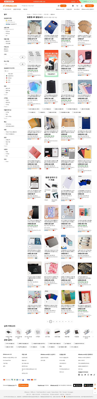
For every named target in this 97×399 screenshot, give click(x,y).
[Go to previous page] (47, 321)
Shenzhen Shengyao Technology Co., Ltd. (35, 75)
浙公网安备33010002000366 (73, 396)
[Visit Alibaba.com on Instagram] (88, 375)
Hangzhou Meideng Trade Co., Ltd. (68, 167)
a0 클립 (43, 346)
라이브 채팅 (62, 360)
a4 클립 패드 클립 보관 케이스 (39, 343)
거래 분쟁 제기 (62, 363)
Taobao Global (54, 392)
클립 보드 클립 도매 (59, 109)
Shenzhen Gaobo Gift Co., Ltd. (51, 167)
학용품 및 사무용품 (37, 14)
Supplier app (41, 385)
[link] (95, 385)
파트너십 (80, 369)
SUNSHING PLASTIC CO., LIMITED (85, 101)
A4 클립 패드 (42, 112)
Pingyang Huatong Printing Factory (35, 42)
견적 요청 (43, 360)
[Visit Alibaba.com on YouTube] (91, 375)
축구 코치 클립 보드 (10, 343)
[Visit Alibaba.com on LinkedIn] (82, 375)
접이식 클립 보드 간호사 (34, 109)
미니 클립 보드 (32, 112)
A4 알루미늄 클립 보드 (22, 346)
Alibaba (28, 14)
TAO (60, 392)
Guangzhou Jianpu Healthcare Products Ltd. (51, 42)
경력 (4, 366)
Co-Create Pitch (7, 360)
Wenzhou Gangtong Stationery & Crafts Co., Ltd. (68, 138)
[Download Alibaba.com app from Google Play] (89, 385)
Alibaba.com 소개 (7, 354)
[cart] (77, 6)
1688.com (33, 392)
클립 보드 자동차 (9, 346)
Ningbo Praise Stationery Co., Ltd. (68, 199)
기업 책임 (5, 363)
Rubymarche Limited (32, 256)
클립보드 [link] (53, 14)
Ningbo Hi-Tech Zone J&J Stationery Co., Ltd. (51, 101)
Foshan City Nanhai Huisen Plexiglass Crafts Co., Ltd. (68, 71)
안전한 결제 (24, 357)
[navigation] (14, 168)
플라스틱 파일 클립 (86, 109)
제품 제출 (46, 14)
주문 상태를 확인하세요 (83, 363)
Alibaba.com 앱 (54, 385)
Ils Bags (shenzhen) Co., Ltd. (34, 230)
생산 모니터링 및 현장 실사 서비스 (29, 369)
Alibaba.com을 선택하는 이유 (10, 357)
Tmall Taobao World (41, 392)
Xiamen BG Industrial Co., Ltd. (34, 137)
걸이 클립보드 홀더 (63, 346)
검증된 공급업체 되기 (83, 366)
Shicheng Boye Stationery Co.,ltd (85, 256)
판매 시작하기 (81, 360)
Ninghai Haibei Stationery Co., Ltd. (85, 44)
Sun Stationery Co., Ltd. (83, 197)
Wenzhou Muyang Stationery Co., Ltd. (51, 256)
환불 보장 (24, 360)
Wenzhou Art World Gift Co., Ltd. (85, 73)
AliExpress (26, 392)
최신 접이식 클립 (77, 112)
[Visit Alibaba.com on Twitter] (85, 375)
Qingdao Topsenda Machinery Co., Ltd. (68, 102)
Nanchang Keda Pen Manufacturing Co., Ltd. (85, 170)
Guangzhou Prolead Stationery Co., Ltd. (51, 228)
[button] (58, 6)
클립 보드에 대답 (52, 112)
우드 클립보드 (52, 346)
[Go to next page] (71, 321)
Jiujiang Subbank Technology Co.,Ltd (85, 230)
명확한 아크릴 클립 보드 (24, 343)
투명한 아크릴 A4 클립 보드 (55, 343)
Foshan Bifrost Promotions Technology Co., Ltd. (85, 137)
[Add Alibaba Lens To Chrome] (23, 385)
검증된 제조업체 (44, 357)
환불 (60, 366)
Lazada (48, 392)
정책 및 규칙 (25, 373)
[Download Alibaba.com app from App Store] (77, 385)
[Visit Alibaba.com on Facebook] (79, 375)
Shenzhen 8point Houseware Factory (51, 140)
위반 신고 (61, 372)
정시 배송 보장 (25, 363)
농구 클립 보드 (68, 343)
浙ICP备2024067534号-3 (87, 396)
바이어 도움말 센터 (63, 357)
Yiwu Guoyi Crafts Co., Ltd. (67, 45)
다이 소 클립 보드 (74, 346)
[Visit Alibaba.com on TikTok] (94, 375)
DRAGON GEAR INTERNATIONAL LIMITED (35, 197)
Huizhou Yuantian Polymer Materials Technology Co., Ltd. (68, 256)
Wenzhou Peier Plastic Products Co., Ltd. (68, 227)
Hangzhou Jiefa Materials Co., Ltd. (35, 167)
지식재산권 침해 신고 (64, 369)
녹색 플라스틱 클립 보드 (72, 109)
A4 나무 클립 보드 (47, 109)
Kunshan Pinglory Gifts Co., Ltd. (35, 103)
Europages (70, 392)
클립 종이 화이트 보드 (79, 343)
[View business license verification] (62, 396)
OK (22, 57)
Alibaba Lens (11, 385)
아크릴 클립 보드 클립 (65, 112)
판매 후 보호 (25, 366)
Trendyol (65, 392)
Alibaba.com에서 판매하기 (84, 357)
